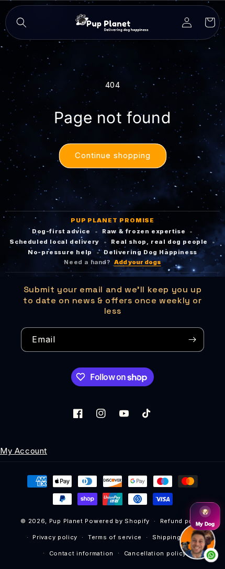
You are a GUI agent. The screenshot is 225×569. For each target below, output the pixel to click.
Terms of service (115, 537)
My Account (23, 451)
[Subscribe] (192, 339)
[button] (21, 22)
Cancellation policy (155, 553)
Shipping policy (177, 537)
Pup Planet (66, 521)
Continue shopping (113, 155)
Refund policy (182, 521)
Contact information (81, 553)
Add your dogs (137, 262)
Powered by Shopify (117, 521)
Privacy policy (54, 537)
